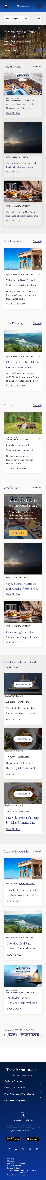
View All (37, 67)
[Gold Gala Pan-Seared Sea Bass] (23, 783)
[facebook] (9, 1149)
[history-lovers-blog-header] (23, 249)
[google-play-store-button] (13, 1138)
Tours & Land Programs (17, 440)
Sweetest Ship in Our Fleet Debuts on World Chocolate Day (22, 710)
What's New (24, 206)
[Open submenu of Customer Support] (40, 1104)
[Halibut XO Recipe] (23, 729)
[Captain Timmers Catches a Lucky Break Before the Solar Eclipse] (23, 137)
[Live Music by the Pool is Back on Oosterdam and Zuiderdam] (23, 84)
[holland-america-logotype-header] (23, 6)
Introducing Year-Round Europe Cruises (20, 34)
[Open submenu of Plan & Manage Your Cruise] (40, 1097)
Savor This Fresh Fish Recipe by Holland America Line (22, 820)
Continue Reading (16, 304)
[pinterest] (30, 1149)
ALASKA (11, 1035)
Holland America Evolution (20, 101)
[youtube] (16, 1149)
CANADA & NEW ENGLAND (32, 1035)
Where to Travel (27, 274)
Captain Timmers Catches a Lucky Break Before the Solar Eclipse (21, 165)
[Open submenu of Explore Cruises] (40, 1084)
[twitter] (23, 1149)
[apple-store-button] (33, 1138)
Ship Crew (23, 157)
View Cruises (11, 51)
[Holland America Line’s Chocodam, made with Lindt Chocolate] (23, 674)
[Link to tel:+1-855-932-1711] (38, 6)
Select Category (12, 18)
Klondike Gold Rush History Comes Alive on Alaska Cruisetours (22, 364)
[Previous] (5, 276)
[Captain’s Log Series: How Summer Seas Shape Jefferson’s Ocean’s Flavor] (23, 191)
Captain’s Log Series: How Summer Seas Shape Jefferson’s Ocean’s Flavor (22, 214)
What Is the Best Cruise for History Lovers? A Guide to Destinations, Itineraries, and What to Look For (22, 282)
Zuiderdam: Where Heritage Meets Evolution (22, 1000)
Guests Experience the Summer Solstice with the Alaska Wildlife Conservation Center (21, 447)
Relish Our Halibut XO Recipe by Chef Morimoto (21, 765)
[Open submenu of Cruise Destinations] (40, 1091)
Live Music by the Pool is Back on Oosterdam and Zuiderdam (21, 106)
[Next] (40, 276)
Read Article (13, 113)
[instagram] (37, 1149)
